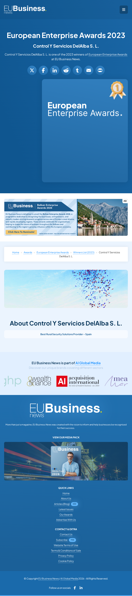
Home (15, 252)
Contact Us (66, 534)
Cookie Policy (66, 560)
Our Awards (66, 514)
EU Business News (48, 578)
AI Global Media (88, 363)
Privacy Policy (66, 555)
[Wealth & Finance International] (14, 381)
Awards (28, 252)
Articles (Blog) (62, 503)
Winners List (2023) (83, 252)
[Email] (88, 70)
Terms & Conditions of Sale (66, 550)
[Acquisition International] (52, 381)
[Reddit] (66, 70)
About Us (66, 498)
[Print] (100, 70)
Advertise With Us (66, 519)
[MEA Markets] (103, 381)
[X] (32, 70)
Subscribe (62, 539)
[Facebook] (43, 70)
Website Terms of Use (66, 545)
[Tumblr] (77, 70)
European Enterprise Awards (108, 54)
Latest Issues (66, 509)
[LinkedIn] (54, 70)
